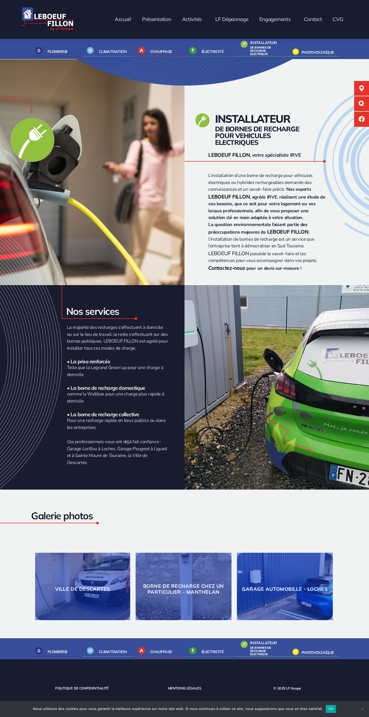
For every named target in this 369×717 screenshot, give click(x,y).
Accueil (123, 19)
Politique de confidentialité (82, 688)
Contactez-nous (226, 268)
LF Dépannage (231, 19)
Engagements (274, 19)
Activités (192, 19)
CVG (338, 19)
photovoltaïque (317, 52)
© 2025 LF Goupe (287, 688)
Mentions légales (184, 688)
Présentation (156, 19)
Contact (313, 19)
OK (331, 708)
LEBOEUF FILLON (229, 155)
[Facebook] (361, 119)
